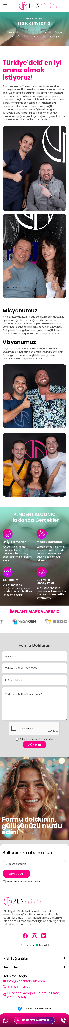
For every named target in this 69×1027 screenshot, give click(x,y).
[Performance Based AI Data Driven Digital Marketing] (34, 1008)
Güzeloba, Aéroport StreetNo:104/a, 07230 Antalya (33, 995)
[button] (4, 6)
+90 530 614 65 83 (20, 987)
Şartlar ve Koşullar (44, 739)
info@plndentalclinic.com (26, 981)
